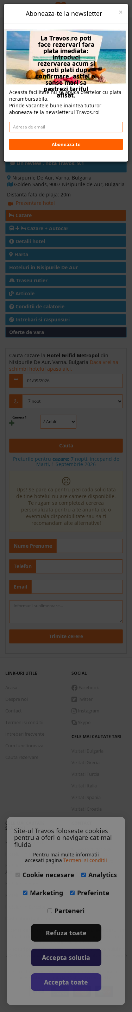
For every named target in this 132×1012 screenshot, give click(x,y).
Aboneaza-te (66, 144)
